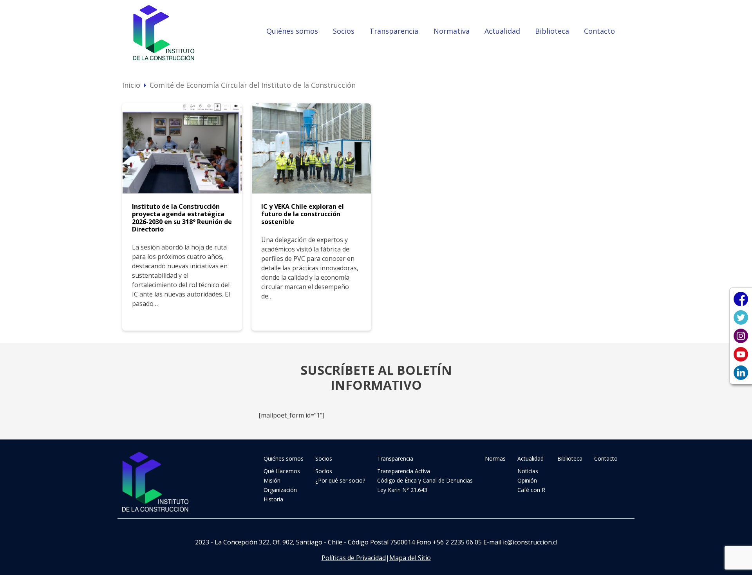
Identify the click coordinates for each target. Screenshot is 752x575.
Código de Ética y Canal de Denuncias (425, 480)
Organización (280, 490)
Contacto (599, 31)
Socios (343, 31)
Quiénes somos (292, 31)
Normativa (452, 31)
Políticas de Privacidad (354, 557)
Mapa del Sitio (410, 557)
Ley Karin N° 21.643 (402, 490)
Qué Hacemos (282, 471)
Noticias (527, 471)
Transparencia (393, 31)
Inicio (131, 85)
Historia (273, 499)
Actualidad (502, 31)
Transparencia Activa (403, 471)
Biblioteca (552, 31)
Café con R (531, 490)
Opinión (527, 480)
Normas (495, 458)
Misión (272, 480)
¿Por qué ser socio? (340, 480)
